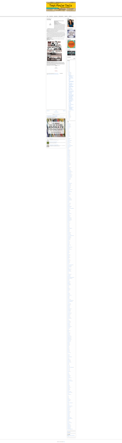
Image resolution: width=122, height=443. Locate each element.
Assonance (68, 139)
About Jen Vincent (55, 16)
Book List (68, 160)
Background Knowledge (69, 145)
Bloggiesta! (70, 79)
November (70, 73)
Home (47, 16)
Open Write (68, 305)
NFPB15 (68, 297)
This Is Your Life (69, 391)
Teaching (68, 388)
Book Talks (68, 162)
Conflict (68, 192)
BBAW (68, 147)
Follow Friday (68, 233)
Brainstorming (68, 164)
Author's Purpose (69, 142)
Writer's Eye (68, 421)
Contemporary (68, 193)
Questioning (68, 330)
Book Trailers (68, 163)
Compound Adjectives (69, 191)
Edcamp (68, 211)
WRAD (68, 419)
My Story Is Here (51, 16)
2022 (68, 62)
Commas (68, 182)
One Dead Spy (70, 103)
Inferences (68, 259)
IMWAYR (68, 257)
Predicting (68, 324)
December (70, 72)
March (69, 115)
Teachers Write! (66, 16)
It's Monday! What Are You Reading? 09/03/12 (71, 107)
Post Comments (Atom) (57, 114)
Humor (68, 250)
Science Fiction (68, 352)
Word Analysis (68, 411)
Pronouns (68, 328)
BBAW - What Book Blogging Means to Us (71, 98)
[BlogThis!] (60, 73)
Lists (67, 273)
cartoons (68, 165)
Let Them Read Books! (71, 77)
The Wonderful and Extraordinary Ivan (71, 108)
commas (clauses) (68, 184)
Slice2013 (68, 368)
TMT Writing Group (69, 392)
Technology (68, 389)
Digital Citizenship (69, 206)
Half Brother (70, 106)
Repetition (68, 342)
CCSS (68, 166)
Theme (68, 390)
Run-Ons (68, 351)
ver (67, 395)
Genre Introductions (70, 88)
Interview (68, 261)
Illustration (68, 254)
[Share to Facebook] (61, 73)
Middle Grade (68, 283)
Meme (68, 279)
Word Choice (68, 412)
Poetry (68, 320)
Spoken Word (68, 375)
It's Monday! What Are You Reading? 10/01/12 (71, 76)
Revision (68, 347)
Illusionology (70, 105)
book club (68, 158)
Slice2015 (68, 370)
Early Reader (68, 210)
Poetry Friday (68, 321)
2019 (68, 65)
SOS (67, 372)
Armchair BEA (68, 136)
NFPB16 (68, 298)
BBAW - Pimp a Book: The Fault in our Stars (71, 96)
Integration (68, 260)
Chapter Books (68, 169)
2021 (68, 63)
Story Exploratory (69, 377)
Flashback (68, 230)
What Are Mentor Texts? (61, 16)
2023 (68, 61)
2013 (68, 70)
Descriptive (68, 204)
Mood (68, 285)
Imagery (68, 256)
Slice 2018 (68, 366)
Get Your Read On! (70, 85)
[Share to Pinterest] (62, 73)
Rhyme (68, 348)
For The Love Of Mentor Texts (70, 235)
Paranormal (68, 307)
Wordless (68, 414)
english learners (68, 215)
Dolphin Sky (70, 87)
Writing (68, 423)
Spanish (68, 373)
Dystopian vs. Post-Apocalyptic (70, 208)
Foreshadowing (68, 236)
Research (68, 345)
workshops (68, 416)
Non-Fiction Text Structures (70, 300)
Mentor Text (68, 281)
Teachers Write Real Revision (70, 101)
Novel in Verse (68, 303)
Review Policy (70, 16)
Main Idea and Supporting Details (70, 277)
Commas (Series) (68, 185)
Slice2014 (68, 369)
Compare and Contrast (69, 189)
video (67, 397)
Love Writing (68, 275)
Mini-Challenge (68, 284)
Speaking (68, 374)
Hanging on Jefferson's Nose (71, 89)
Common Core (68, 186)
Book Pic (68, 161)
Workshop (68, 415)
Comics (68, 181)
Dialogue (68, 205)
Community (68, 188)
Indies (68, 258)
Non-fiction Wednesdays (69, 301)
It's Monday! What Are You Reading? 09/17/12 (71, 92)
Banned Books (68, 146)
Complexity (68, 190)
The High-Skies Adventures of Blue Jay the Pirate (71, 86)
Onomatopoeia (68, 304)
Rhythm (68, 349)
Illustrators (68, 255)
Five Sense (68, 229)
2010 (68, 119)
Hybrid (68, 251)
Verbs (67, 396)
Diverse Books (68, 207)
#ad (67, 122)
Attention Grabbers (69, 140)
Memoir (68, 280)
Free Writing (68, 238)
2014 (68, 69)
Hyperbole (68, 252)
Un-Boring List (68, 394)
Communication (68, 187)
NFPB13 (68, 296)
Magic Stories (68, 276)
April (69, 114)
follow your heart (69, 234)
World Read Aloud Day (69, 418)
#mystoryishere (68, 124)
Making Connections (69, 278)
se (67, 353)
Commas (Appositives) (69, 183)
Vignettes (68, 398)
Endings (68, 214)
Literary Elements (69, 274)
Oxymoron (68, 306)
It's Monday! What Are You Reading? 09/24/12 (71, 84)
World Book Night (69, 417)
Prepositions (68, 325)
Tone (67, 393)
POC (67, 319)
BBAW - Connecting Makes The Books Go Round (71, 95)
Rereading (68, 344)
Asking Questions (69, 138)
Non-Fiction (68, 299)
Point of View (68, 322)
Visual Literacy (68, 399)
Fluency (68, 231)
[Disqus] (56, 83)
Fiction (68, 227)
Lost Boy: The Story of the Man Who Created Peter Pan (71, 82)
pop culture (68, 323)
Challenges (68, 168)
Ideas (67, 253)
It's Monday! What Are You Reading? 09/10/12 (71, 100)
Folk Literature (68, 232)
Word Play (68, 413)
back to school (68, 144)
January (69, 117)
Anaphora (68, 135)
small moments (68, 371)
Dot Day (69, 80)
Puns (67, 329)
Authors (68, 143)
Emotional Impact (69, 213)
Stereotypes (68, 376)
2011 (68, 118)
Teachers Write (68, 387)
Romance (68, 350)
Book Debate (68, 159)
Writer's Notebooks (69, 422)
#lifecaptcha (68, 123)
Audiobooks (68, 141)
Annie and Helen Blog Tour (71, 104)
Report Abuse (68, 432)
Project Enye (68, 327)
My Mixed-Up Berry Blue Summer (71, 78)
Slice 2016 (68, 365)
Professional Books (69, 326)
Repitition (68, 343)
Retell (68, 346)
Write (67, 420)
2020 (68, 64)
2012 (68, 71)
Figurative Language (69, 228)
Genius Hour (68, 239)
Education (68, 212)
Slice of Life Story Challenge (70, 367)
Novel (68, 302)
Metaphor (68, 282)
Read (67, 331)
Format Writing (68, 237)
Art (67, 137)
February (69, 116)
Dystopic (68, 209)
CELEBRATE (68, 167)
